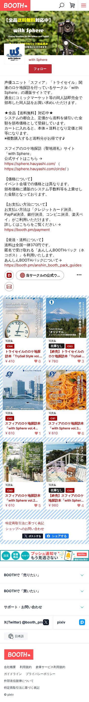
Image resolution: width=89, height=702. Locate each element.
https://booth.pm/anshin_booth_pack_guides (43, 265)
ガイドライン (13, 673)
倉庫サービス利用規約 (50, 667)
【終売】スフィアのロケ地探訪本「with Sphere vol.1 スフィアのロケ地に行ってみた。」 (66, 498)
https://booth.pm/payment (27, 229)
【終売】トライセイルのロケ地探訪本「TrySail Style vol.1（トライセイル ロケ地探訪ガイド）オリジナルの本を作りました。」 (66, 354)
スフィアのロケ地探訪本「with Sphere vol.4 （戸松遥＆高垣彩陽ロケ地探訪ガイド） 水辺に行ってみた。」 (23, 426)
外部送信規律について (19, 680)
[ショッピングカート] (72, 5)
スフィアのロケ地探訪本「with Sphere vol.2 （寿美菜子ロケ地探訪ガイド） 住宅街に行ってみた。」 (23, 498)
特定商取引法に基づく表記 (22, 687)
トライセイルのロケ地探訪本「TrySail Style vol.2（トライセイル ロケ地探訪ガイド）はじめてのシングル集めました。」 (23, 354)
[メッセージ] (9, 286)
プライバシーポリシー (40, 673)
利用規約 (26, 667)
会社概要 (10, 667)
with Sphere (38, 60)
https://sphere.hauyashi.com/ (29, 163)
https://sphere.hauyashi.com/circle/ (35, 168)
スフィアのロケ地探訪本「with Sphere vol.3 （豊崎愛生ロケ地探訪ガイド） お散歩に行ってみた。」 (66, 426)
